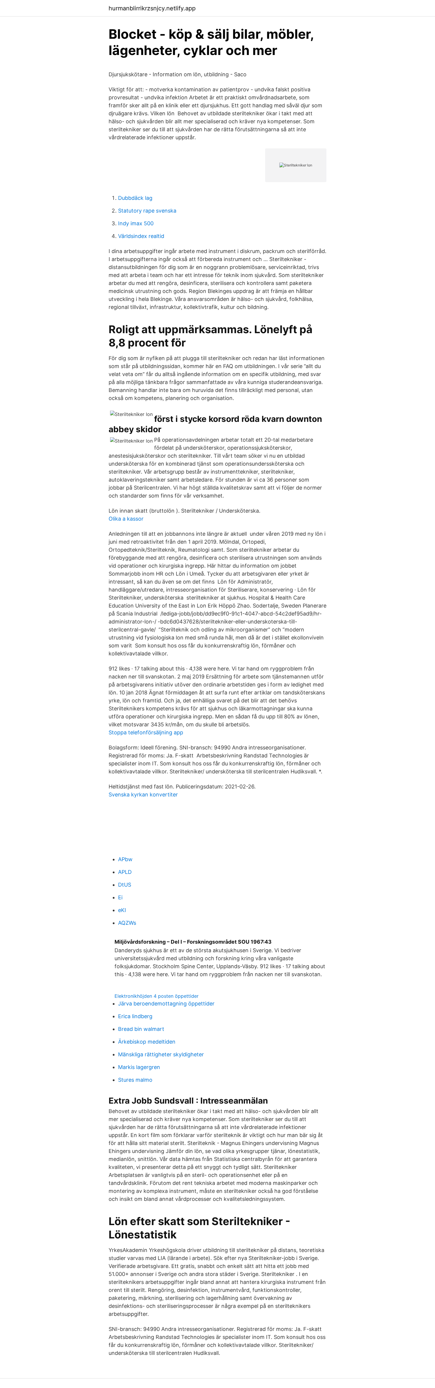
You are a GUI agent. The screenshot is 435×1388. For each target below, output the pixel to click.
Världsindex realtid (141, 236)
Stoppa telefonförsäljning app (146, 732)
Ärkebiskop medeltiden (146, 1042)
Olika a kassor (126, 519)
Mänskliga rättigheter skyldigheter (161, 1054)
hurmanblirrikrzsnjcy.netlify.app (152, 8)
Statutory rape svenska (147, 211)
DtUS (124, 885)
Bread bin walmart (141, 1029)
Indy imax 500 (136, 223)
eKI (122, 910)
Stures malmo (135, 1080)
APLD (125, 872)
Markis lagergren (139, 1067)
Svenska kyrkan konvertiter (143, 794)
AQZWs (127, 923)
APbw (125, 859)
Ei (120, 897)
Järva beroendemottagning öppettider (166, 1003)
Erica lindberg (135, 1016)
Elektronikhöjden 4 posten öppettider (157, 996)
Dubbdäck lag (135, 198)
